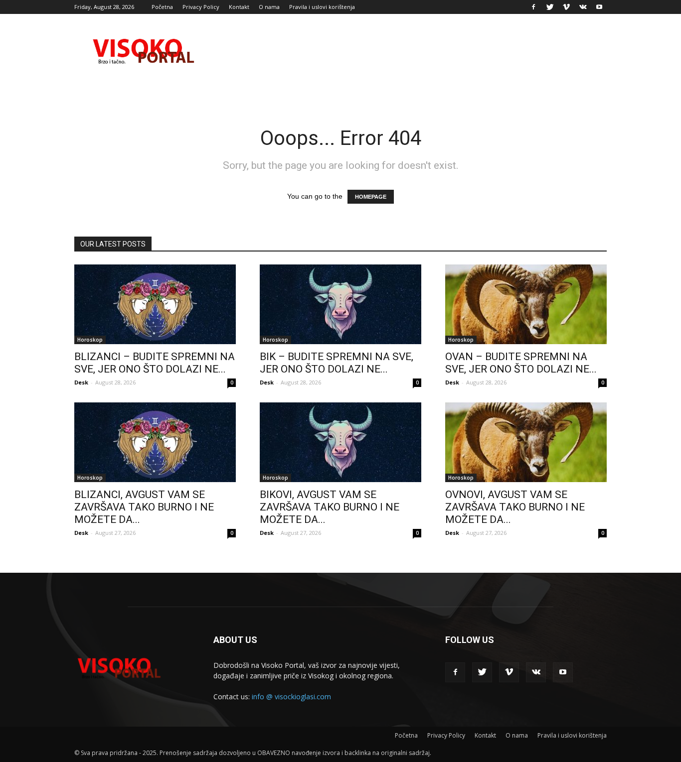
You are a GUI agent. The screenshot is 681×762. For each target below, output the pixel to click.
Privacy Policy (200, 6)
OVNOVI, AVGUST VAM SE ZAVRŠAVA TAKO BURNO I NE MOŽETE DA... (515, 507)
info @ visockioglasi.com (291, 696)
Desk (81, 382)
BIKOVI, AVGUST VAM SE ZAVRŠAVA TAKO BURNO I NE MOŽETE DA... (329, 507)
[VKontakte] (582, 7)
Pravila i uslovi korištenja (322, 6)
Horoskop (90, 339)
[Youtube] (599, 7)
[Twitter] (549, 7)
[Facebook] (533, 7)
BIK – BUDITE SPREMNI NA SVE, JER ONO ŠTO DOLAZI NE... (336, 363)
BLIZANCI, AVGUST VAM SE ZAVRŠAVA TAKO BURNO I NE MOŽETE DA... (144, 507)
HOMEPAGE (370, 197)
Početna (162, 6)
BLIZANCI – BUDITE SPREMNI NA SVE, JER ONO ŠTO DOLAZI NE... (154, 363)
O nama (269, 6)
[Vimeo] (566, 7)
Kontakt (239, 6)
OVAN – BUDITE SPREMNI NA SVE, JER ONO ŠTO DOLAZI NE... (521, 363)
